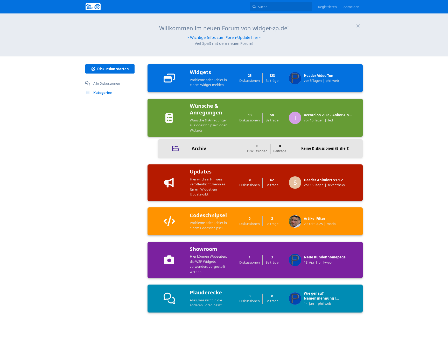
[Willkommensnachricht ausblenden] (358, 26)
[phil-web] (296, 78)
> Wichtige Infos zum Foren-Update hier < (224, 37)
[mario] (296, 221)
